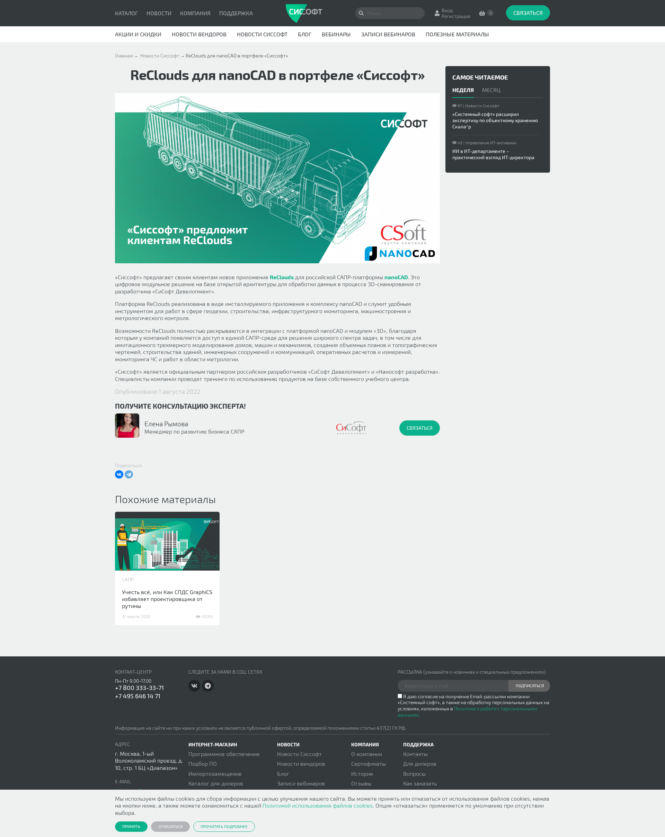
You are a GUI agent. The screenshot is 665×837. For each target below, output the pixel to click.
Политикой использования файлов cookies (318, 805)
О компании (366, 753)
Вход (447, 10)
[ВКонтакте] (119, 474)
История (362, 773)
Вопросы (414, 773)
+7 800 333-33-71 (139, 687)
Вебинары (336, 34)
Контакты (415, 753)
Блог (304, 34)
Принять (131, 826)
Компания (195, 13)
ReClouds (282, 277)
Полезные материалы (457, 34)
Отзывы (361, 783)
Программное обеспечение (224, 753)
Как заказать (420, 783)
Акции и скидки (138, 34)
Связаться (528, 12)
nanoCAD (396, 277)
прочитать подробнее (224, 826)
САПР (128, 579)
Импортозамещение (215, 773)
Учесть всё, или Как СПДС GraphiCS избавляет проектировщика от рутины (167, 599)
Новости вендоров (199, 34)
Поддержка (236, 13)
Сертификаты (368, 763)
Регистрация (456, 16)
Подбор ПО (202, 763)
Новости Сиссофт (262, 34)
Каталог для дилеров (215, 783)
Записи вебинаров (388, 34)
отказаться (170, 826)
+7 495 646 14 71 (137, 696)
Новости (159, 13)
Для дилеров (419, 763)
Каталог (126, 13)
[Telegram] (129, 474)
